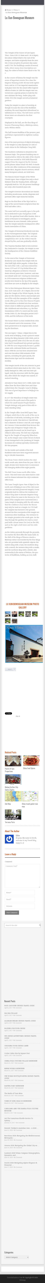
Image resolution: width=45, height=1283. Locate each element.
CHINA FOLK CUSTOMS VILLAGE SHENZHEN (20, 1061)
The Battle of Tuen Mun (13, 1093)
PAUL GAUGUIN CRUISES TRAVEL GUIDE (19, 1006)
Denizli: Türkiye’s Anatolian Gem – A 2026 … (21, 1128)
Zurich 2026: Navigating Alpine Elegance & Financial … (20, 1164)
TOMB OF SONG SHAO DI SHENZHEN (18, 1101)
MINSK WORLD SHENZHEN (14, 1068)
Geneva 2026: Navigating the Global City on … (21, 1145)
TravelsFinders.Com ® (15, 1277)
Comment (8, 862)
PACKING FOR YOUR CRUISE (14, 1028)
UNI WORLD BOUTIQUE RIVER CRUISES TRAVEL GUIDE (22, 1077)
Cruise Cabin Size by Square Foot (17, 1053)
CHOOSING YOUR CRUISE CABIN (16, 1046)
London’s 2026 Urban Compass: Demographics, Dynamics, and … (22, 1154)
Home (8, 10)
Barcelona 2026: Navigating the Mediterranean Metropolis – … (22, 1137)
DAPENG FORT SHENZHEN (14, 1086)
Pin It (18, 716)
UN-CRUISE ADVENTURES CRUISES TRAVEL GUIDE (20, 1037)
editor (18, 835)
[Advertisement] (22, 35)
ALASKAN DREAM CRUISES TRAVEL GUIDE (20, 1021)
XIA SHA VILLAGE (10, 1013)
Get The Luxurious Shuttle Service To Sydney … (18, 1119)
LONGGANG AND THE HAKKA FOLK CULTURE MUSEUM (21, 1110)
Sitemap (22, 1280)
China (15, 10)
